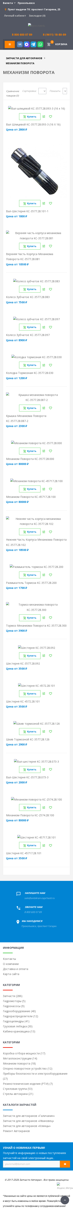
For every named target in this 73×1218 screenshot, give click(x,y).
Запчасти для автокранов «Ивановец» (28, 1121)
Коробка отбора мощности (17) (24, 1053)
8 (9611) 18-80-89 (54, 34)
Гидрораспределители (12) (20, 1016)
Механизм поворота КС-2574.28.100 (30, 815)
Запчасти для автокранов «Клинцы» (27, 1126)
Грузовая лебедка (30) (18, 1026)
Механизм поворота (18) (19, 1063)
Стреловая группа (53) (18, 1089)
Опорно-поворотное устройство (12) (27, 1068)
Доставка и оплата (15, 969)
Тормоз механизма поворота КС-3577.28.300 (36, 625)
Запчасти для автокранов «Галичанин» (29, 1116)
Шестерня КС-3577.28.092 (23, 663)
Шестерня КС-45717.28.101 (23, 853)
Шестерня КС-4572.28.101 (23, 701)
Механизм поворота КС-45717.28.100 (31, 497)
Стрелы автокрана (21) (18, 1094)
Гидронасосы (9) (14, 1006)
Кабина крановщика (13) (19, 1031)
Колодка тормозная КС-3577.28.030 (29, 373)
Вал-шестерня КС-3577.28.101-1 (27, 211)
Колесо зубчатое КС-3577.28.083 (28, 297)
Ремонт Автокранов (16, 1131)
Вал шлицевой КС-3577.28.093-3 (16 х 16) (33, 124)
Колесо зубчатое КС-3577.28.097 (28, 335)
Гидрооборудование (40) (19, 1011)
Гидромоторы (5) (14, 1001)
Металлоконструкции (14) (20, 1058)
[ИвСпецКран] (36, 25)
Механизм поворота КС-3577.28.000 (30, 459)
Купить (31, 116)
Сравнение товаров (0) (12, 93)
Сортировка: (29, 91)
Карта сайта (11, 974)
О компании (11, 964)
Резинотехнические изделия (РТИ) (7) (28, 1084)
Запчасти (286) (12, 996)
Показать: (55, 91)
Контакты (9, 959)
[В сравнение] (43, 116)
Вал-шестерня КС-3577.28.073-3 (27, 777)
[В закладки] (50, 116)
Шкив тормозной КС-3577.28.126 (27, 739)
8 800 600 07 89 (33, 912)
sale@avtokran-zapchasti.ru (39, 898)
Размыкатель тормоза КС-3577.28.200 (31, 583)
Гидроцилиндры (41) (16, 1021)
